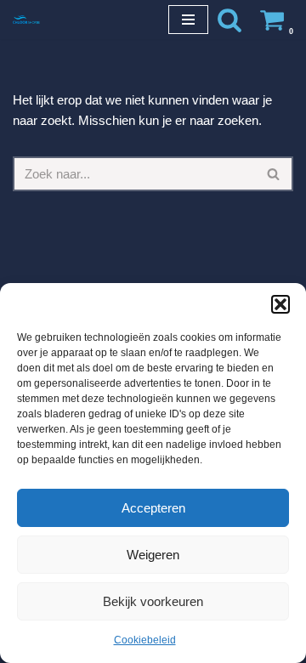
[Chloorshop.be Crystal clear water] (26, 19)
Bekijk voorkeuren (153, 601)
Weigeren (153, 554)
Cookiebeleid (145, 640)
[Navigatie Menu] (188, 19)
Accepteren (153, 508)
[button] (280, 304)
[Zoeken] (229, 19)
